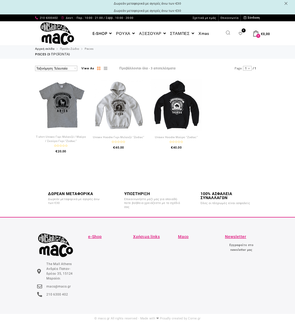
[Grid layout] (99, 68)
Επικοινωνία (230, 17)
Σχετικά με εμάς (204, 17)
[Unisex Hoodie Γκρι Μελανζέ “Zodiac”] (119, 105)
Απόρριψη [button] (286, 3)
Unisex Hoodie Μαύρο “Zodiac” (176, 137)
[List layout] (104, 68)
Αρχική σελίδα (44, 49)
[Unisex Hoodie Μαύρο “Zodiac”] (176, 105)
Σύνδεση (254, 17)
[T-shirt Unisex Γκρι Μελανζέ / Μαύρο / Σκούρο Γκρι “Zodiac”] (61, 105)
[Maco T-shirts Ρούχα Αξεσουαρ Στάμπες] (57, 33)
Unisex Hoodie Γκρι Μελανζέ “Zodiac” (118, 137)
